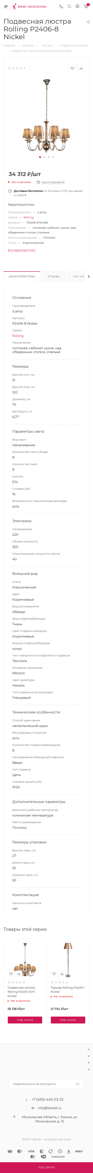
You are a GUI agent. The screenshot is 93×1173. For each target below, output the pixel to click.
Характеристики (22, 276)
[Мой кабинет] (77, 7)
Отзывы (54, 276)
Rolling (29, 217)
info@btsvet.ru (49, 1108)
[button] (40, 157)
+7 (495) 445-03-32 (47, 1099)
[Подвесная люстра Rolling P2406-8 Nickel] (46, 115)
